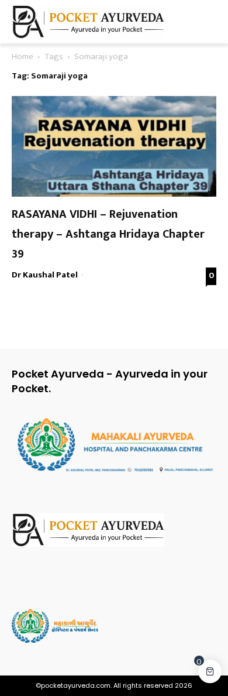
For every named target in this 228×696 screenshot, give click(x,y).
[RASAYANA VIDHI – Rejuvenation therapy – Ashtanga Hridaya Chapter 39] (114, 146)
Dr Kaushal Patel (45, 275)
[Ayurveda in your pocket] (114, 529)
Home (22, 56)
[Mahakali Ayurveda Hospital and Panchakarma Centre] (114, 625)
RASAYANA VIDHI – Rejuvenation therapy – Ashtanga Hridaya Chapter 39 (108, 234)
